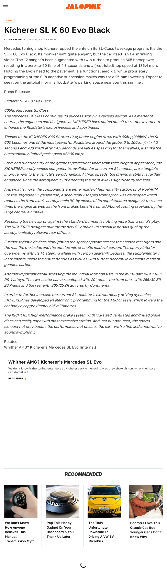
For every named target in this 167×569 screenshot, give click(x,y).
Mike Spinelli (17, 39)
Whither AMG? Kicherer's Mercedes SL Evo (41, 347)
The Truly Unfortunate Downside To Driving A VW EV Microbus (101, 532)
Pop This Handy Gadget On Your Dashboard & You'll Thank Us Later (62, 529)
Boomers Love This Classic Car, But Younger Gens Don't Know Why (146, 530)
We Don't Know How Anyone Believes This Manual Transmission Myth (20, 532)
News (9, 20)
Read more (15, 378)
